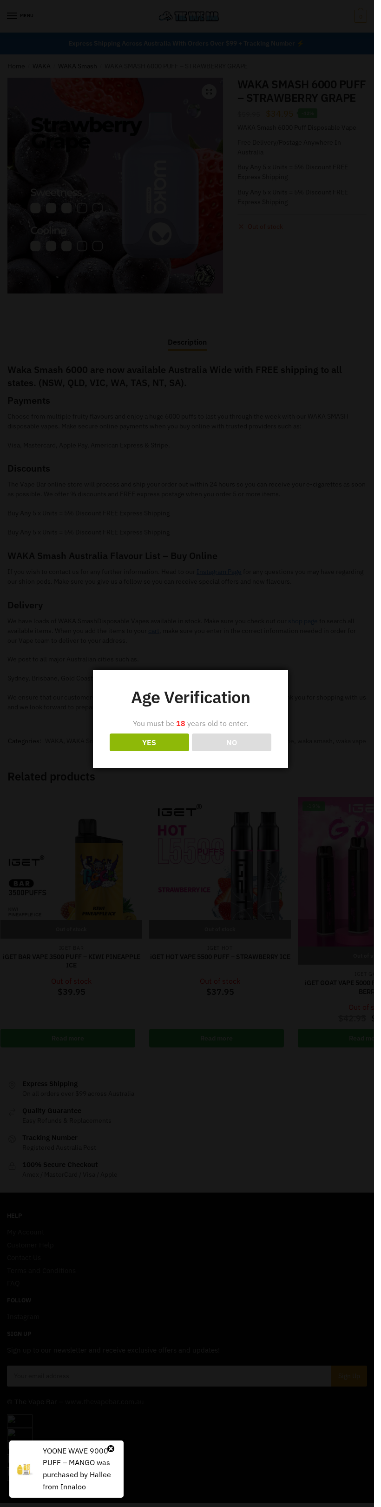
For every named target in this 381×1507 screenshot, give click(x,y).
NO (231, 742)
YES (149, 742)
